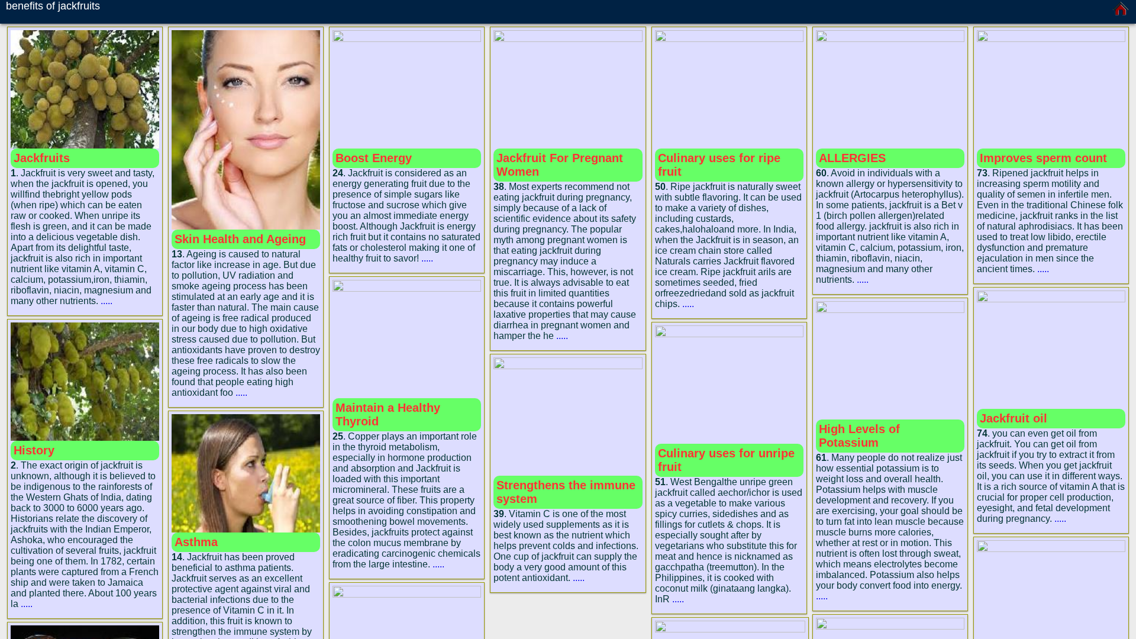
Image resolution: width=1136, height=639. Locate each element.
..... (106, 301)
